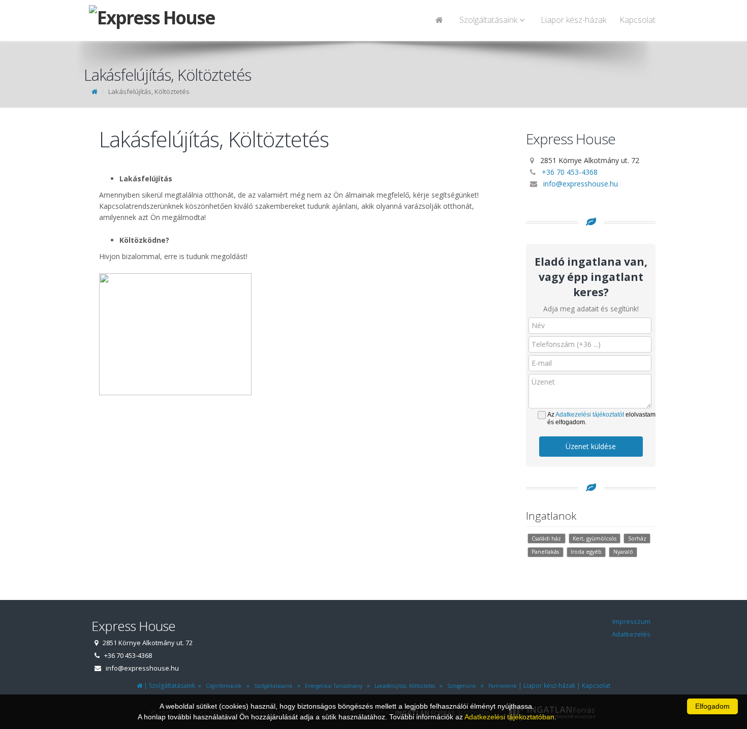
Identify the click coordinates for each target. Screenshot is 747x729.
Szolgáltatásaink (272, 685)
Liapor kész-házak (573, 19)
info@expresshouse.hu (580, 183)
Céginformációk (222, 685)
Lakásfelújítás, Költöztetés (403, 685)
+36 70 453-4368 (570, 172)
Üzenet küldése (591, 446)
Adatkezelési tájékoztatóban (509, 717)
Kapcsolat (637, 19)
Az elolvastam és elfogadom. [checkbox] (601, 418)
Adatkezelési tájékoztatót (589, 414)
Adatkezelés (631, 634)
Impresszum (631, 621)
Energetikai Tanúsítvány (332, 685)
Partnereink (501, 685)
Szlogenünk (460, 685)
